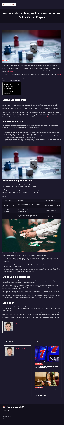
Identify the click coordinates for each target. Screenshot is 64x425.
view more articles (40, 395)
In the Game (6, 60)
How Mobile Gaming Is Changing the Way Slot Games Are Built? (47, 366)
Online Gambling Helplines (10, 91)
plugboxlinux (49, 116)
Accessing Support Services (11, 90)
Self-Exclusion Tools (9, 88)
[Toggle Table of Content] (17, 84)
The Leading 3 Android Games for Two (46, 390)
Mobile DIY (39, 363)
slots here (10, 71)
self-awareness (13, 132)
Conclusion (7, 93)
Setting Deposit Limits (9, 86)
